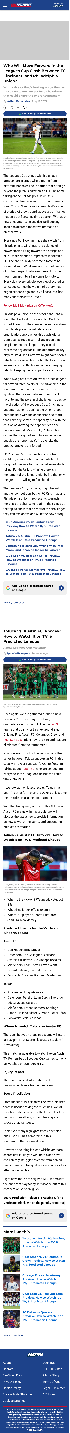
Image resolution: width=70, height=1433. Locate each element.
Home (6, 602)
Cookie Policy (12, 1388)
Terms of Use (51, 1381)
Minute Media (20, 1409)
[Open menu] (5, 5)
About (7, 1362)
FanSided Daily (13, 1375)
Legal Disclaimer (53, 1388)
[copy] (24, 107)
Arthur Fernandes (18, 101)
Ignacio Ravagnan (18, 653)
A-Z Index (48, 1394)
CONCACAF (20, 602)
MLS (55, 724)
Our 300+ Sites (52, 1369)
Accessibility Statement (19, 1394)
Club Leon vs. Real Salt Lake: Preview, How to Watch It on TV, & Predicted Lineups (33, 560)
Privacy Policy (12, 1381)
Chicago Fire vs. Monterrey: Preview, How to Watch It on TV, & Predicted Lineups (35, 572)
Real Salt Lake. (13, 739)
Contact (8, 1369)
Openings (48, 1362)
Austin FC (28, 768)
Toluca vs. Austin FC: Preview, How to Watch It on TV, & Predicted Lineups (32, 538)
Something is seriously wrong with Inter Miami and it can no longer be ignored (34, 548)
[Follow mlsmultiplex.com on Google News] (61, 588)
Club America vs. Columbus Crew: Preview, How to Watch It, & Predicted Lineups (33, 526)
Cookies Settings (14, 1400)
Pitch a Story (50, 1375)
